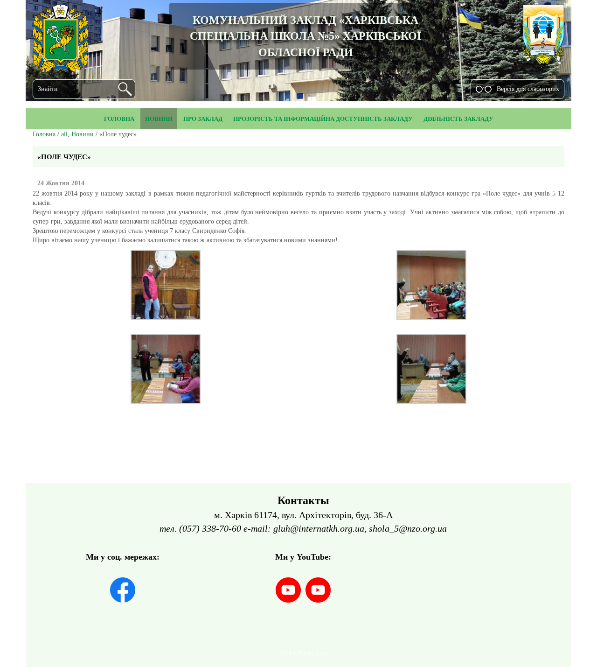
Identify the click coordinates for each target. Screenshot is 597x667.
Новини (82, 134)
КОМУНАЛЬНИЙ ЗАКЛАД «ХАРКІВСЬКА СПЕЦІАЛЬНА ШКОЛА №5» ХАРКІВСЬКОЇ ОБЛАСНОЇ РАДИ (305, 36)
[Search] (125, 89)
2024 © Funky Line (303, 653)
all (64, 134)
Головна (44, 134)
